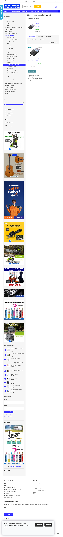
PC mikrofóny (10, 60)
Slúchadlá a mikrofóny (12, 56)
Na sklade (10, 109)
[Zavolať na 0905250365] (6, 1)
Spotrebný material (9, 85)
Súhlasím (48, 525)
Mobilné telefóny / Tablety (13, 40)
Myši (8, 52)
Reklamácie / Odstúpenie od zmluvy (12, 489)
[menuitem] (6, 11)
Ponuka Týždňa (10, 21)
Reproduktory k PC (11, 71)
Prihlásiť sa (9, 412)
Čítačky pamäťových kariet (13, 64)
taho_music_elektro (40, 493)
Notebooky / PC (10, 37)
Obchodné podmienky (9, 487)
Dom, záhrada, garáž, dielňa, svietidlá (13, 83)
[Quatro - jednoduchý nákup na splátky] (14, 200)
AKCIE (6, 19)
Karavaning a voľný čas (10, 79)
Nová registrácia (8, 415)
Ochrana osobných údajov (10, 491)
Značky (6, 93)
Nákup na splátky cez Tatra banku (12, 495)
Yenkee (9, 122)
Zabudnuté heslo (8, 417)
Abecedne (42, 40)
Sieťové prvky (10, 77)
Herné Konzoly (10, 75)
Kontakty (27, 1)
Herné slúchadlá (11, 58)
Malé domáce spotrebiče (11, 33)
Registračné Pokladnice (10, 89)
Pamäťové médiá (10, 42)
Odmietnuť (39, 525)
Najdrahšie (48, 36)
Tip (8, 116)
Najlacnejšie (40, 36)
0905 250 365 (38, 486)
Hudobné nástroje (9, 81)
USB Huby (9, 62)
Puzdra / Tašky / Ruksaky (13, 73)
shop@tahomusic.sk (40, 484)
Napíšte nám (7, 493)
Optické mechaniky (11, 66)
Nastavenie (8, 531)
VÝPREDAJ (9, 25)
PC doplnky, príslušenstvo (13, 48)
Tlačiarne (9, 44)
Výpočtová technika (9, 35)
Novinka (9, 113)
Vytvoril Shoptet (55, 534)
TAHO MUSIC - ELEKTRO (40, 490)
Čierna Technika (8, 29)
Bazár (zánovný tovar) (10, 91)
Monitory (9, 46)
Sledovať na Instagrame (15, 466)
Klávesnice (9, 50)
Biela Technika (8, 31)
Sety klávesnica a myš (12, 54)
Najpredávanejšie (33, 40)
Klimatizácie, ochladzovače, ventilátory (14, 27)
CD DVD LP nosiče (9, 87)
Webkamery (10, 69)
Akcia (8, 23)
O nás (33, 1)
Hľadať (37, 6)
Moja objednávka (8, 497)
